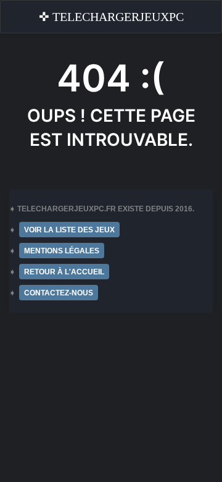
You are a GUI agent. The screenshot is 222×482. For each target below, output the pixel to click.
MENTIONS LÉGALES (61, 251)
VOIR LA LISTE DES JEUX (69, 230)
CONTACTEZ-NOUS (58, 293)
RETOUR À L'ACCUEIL (64, 272)
